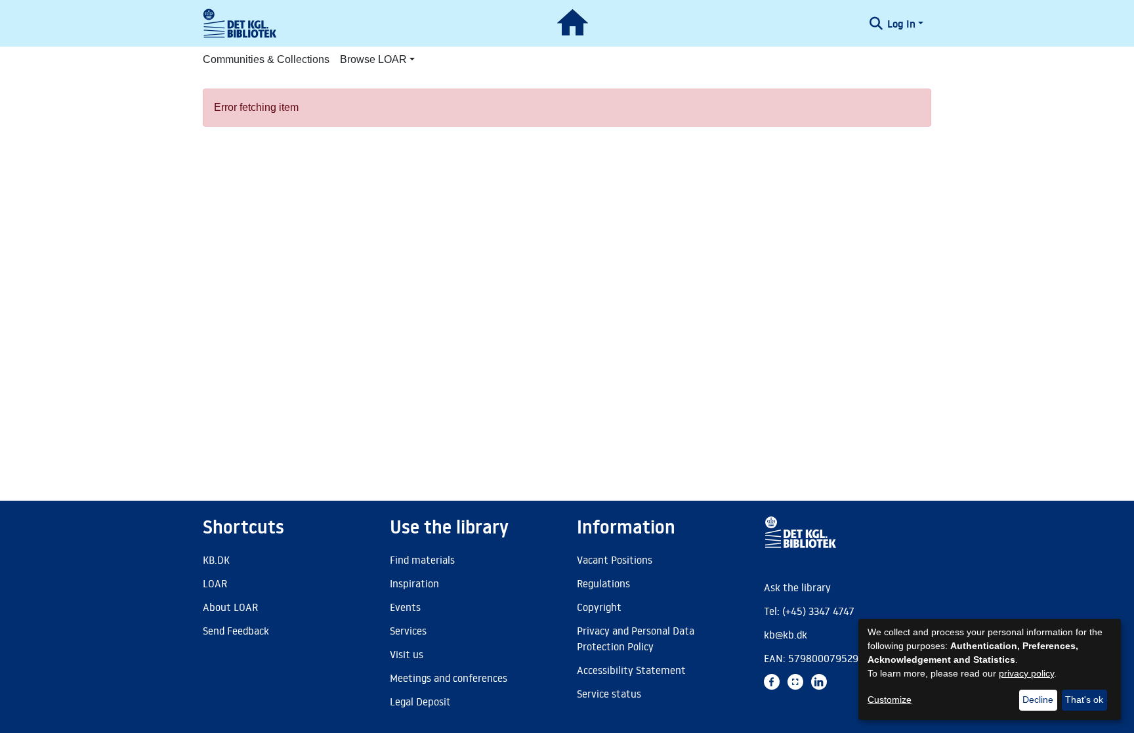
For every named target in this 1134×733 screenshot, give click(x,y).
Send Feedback (236, 630)
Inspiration (414, 583)
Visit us (406, 654)
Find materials (422, 559)
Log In (901, 23)
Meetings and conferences (448, 677)
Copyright (599, 607)
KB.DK (216, 559)
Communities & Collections (266, 59)
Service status (609, 693)
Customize (890, 699)
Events (405, 607)
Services (408, 630)
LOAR (215, 583)
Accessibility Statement (631, 670)
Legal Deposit (420, 701)
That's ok (1084, 699)
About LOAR (230, 607)
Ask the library (797, 587)
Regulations (603, 583)
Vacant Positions (614, 559)
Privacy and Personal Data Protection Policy (635, 638)
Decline (1037, 699)
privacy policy (1026, 673)
